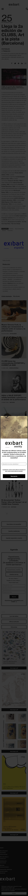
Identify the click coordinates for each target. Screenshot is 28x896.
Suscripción (14, 476)
